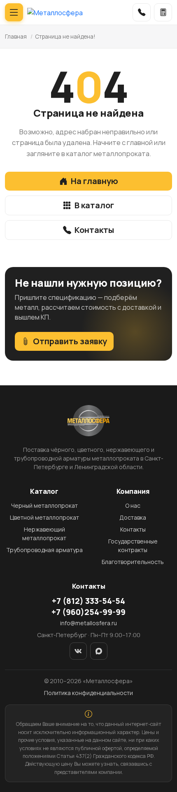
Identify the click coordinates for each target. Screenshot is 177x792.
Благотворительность (133, 562)
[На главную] (55, 12)
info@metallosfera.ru (88, 623)
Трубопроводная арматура (44, 550)
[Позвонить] (142, 12)
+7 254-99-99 (88, 612)
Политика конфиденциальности (88, 693)
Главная (16, 36)
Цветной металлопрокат (44, 517)
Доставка (132, 517)
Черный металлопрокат (44, 505)
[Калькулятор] (163, 12)
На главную (94, 180)
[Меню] (14, 12)
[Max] (98, 651)
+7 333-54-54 (88, 601)
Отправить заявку (70, 341)
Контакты (94, 229)
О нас (132, 505)
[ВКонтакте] (78, 651)
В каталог (94, 205)
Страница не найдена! (65, 36)
